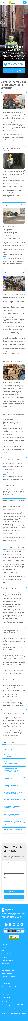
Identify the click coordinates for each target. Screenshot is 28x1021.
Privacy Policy (5, 957)
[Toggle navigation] (3, 2)
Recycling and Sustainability (8, 986)
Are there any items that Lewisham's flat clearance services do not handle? (11, 770)
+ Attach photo (14, 891)
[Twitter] (10, 924)
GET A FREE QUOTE (14, 71)
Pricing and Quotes (6, 983)
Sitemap (3, 989)
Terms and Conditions (7, 953)
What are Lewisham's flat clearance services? (10, 748)
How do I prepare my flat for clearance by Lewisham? (11, 815)
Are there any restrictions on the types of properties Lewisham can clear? (13, 823)
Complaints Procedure (7, 967)
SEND (14, 897)
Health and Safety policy (7, 970)
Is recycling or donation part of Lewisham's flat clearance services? (12, 808)
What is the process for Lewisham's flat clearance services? (11, 785)
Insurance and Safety (6, 973)
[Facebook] (6, 924)
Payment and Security (7, 980)
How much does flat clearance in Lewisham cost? (12, 777)
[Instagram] (14, 924)
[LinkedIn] (18, 924)
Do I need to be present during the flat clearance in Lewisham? (13, 793)
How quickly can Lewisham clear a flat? (13, 800)
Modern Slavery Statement (8, 976)
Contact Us (4, 950)
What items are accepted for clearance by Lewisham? (11, 762)
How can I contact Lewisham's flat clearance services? (13, 830)
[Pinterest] (21, 924)
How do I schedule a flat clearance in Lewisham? (13, 755)
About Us (3, 947)
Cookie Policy (5, 963)
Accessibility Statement (7, 960)
